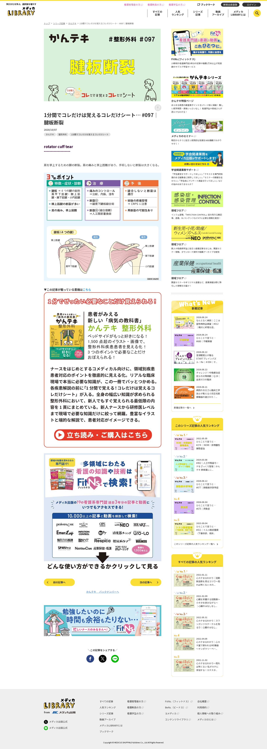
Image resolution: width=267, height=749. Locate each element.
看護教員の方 (154, 4)
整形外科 (63, 134)
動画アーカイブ (218, 13)
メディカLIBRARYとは (238, 13)
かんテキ (72, 23)
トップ (47, 23)
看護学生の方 (176, 4)
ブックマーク (208, 4)
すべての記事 (157, 13)
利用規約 (202, 707)
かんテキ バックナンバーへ (102, 592)
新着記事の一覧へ (182, 407)
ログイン (251, 4)
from (47, 712)
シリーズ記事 (198, 13)
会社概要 (202, 701)
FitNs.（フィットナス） (177, 701)
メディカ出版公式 (58, 721)
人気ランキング (178, 13)
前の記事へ (59, 582)
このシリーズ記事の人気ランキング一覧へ (194, 543)
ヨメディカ (170, 713)
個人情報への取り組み (208, 713)
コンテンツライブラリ (176, 719)
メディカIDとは (205, 719)
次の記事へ (146, 582)
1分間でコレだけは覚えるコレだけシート (89, 134)
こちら (87, 289)
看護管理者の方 (132, 4)
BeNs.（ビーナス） (175, 707)
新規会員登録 (230, 4)
